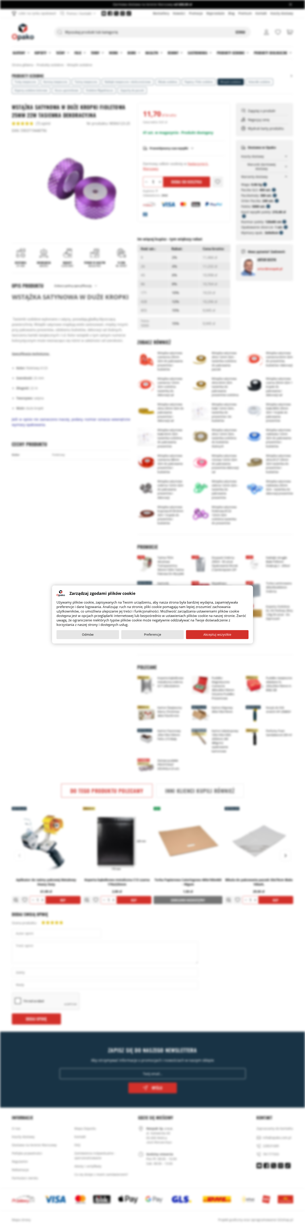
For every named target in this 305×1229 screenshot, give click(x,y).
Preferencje (152, 634)
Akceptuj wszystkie (217, 634)
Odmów (88, 634)
